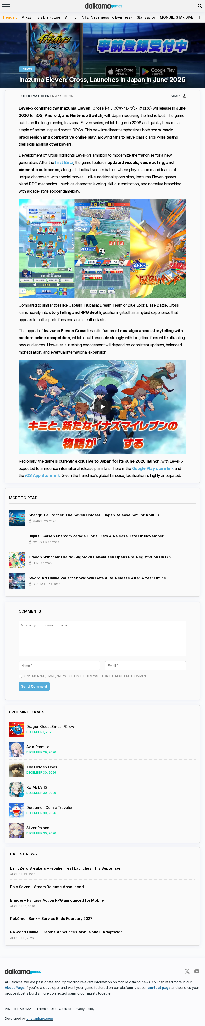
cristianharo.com (39, 1018)
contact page (159, 988)
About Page (14, 988)
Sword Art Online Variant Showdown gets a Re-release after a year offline (97, 578)
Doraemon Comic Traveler (49, 808)
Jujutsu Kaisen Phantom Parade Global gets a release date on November (96, 536)
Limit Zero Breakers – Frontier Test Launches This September (66, 868)
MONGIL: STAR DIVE (176, 17)
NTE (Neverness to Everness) (107, 17)
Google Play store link (153, 468)
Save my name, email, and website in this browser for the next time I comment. (86, 676)
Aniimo (70, 17)
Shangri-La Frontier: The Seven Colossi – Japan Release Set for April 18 (94, 515)
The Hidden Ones (41, 767)
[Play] (102, 407)
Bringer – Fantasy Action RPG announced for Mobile (57, 900)
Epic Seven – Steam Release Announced (47, 887)
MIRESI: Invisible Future (41, 17)
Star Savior (146, 17)
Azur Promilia (38, 747)
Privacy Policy (84, 1009)
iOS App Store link (42, 475)
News (27, 69)
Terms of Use (46, 1009)
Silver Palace (37, 828)
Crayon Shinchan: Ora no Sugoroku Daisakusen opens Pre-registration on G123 (101, 557)
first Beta (64, 162)
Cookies (65, 1009)
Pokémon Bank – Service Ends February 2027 (51, 918)
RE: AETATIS (37, 787)
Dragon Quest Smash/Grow (50, 726)
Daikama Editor (36, 96)
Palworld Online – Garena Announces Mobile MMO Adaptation (66, 932)
